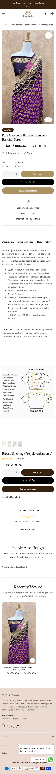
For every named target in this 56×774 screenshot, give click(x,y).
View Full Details (10, 497)
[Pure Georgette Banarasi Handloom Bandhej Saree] (19, 633)
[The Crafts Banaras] (28, 14)
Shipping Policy (25, 241)
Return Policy (44, 241)
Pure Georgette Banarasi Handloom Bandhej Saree (19, 668)
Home (4, 25)
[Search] (45, 14)
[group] (28, 77)
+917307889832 (8, 715)
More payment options (28, 191)
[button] (8, 4)
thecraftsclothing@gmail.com (14, 718)
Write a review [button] (28, 529)
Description (8, 241)
